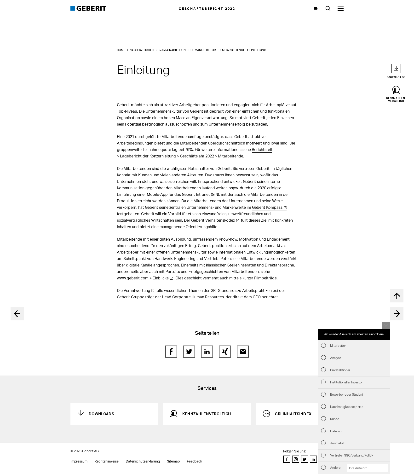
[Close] (386, 325)
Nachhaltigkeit (142, 50)
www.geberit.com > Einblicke (143, 277)
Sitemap (173, 461)
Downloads (101, 413)
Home (121, 50)
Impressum (78, 461)
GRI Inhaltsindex (293, 413)
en (316, 8)
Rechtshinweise (107, 461)
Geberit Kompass (267, 207)
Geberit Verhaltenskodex (213, 220)
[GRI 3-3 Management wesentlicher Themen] (17, 313)
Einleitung (257, 50)
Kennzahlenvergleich (206, 413)
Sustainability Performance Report (188, 50)
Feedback (194, 461)
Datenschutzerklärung (143, 461)
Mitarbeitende (233, 50)
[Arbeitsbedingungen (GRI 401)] (396, 313)
